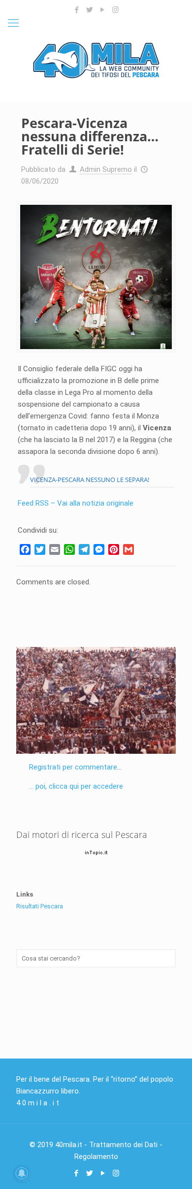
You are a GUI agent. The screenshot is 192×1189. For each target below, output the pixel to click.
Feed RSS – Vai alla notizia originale (75, 503)
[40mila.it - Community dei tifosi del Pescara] (96, 59)
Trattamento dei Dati (123, 1144)
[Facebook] (77, 9)
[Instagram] (115, 9)
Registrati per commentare (73, 767)
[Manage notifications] (22, 1173)
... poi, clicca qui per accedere (76, 786)
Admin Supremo (106, 169)
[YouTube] (102, 9)
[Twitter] (90, 9)
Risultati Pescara (39, 906)
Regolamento (96, 1156)
